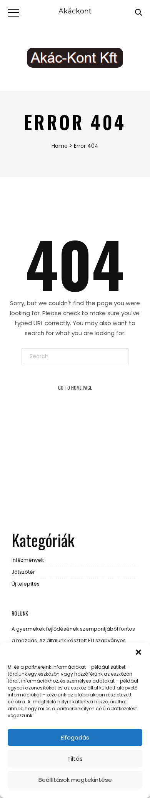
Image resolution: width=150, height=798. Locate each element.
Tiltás (75, 759)
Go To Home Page (75, 387)
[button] (138, 652)
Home (60, 146)
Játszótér (23, 572)
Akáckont (75, 11)
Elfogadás (75, 737)
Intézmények (28, 560)
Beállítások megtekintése (75, 780)
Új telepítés (26, 584)
